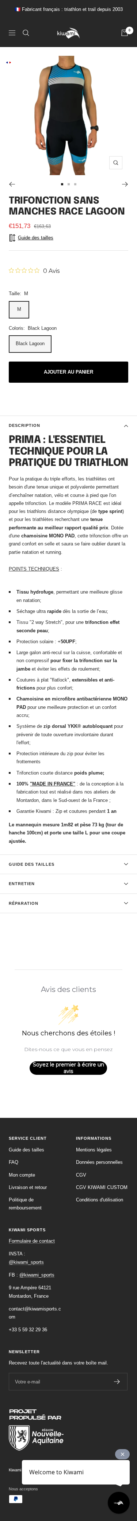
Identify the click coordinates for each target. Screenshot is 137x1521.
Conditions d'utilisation (99, 1199)
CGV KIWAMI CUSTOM (102, 1187)
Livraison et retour (28, 1187)
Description (24, 425)
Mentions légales (94, 1150)
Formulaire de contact (32, 1241)
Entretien (22, 883)
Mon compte (22, 1175)
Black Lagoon (30, 343)
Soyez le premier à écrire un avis (68, 1067)
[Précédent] (12, 184)
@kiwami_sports (26, 1262)
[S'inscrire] (117, 1381)
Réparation (23, 903)
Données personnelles (99, 1162)
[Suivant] (125, 184)
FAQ (13, 1162)
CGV (81, 1175)
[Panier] (124, 33)
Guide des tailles (31, 864)
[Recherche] (26, 33)
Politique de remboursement (25, 1204)
